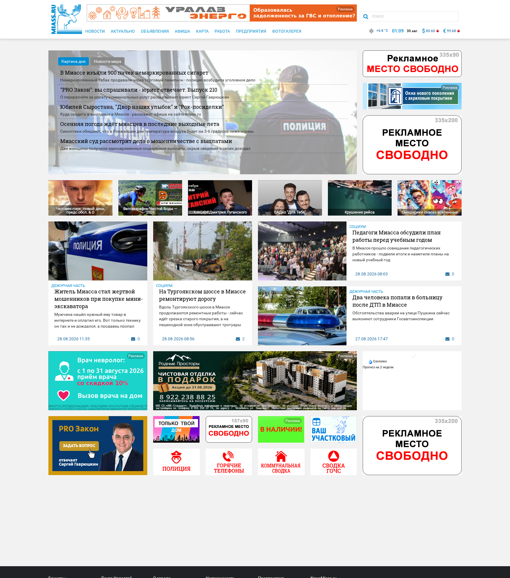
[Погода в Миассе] (412, 354)
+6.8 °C (382, 31)
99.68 (451, 31)
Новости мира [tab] (107, 61)
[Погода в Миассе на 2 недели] (378, 367)
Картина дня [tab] (73, 61)
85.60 (430, 31)
